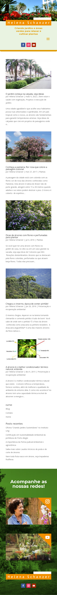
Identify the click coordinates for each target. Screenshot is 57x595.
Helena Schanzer (16, 96)
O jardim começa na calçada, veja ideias (25, 93)
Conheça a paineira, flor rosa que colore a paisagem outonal (26, 168)
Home (8, 417)
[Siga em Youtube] (34, 45)
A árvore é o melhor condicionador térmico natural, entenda (27, 368)
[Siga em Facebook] (23, 45)
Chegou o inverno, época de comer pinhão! (27, 303)
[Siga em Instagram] (28, 45)
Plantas (42, 171)
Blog (8, 409)
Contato (9, 413)
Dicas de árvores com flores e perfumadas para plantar (26, 236)
